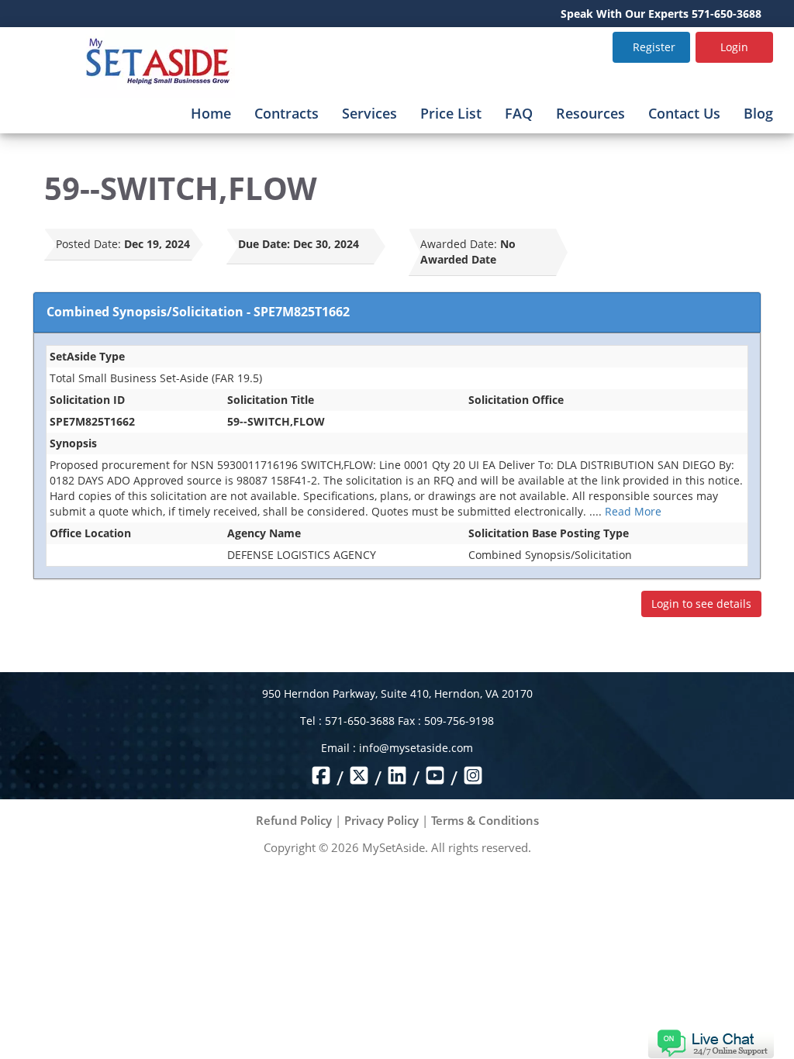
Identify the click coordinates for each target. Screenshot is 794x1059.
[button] (710, 1042)
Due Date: (264, 243)
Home (211, 113)
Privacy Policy (381, 820)
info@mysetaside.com (416, 747)
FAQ (519, 113)
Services (369, 113)
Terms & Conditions (485, 820)
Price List (451, 113)
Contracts (286, 113)
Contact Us (684, 113)
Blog (758, 113)
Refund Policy (294, 820)
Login (734, 47)
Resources (590, 113)
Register (654, 47)
